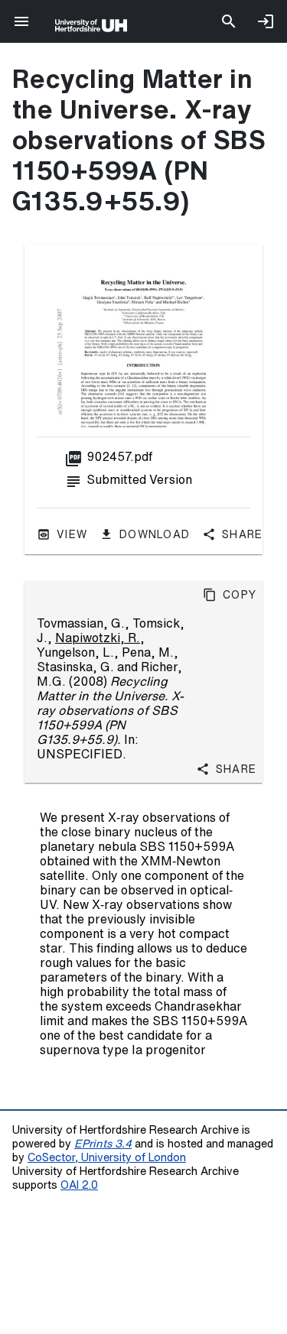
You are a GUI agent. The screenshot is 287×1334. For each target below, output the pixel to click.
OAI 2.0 (79, 1184)
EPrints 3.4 (103, 1143)
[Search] (228, 21)
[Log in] (265, 21)
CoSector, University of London (107, 1157)
